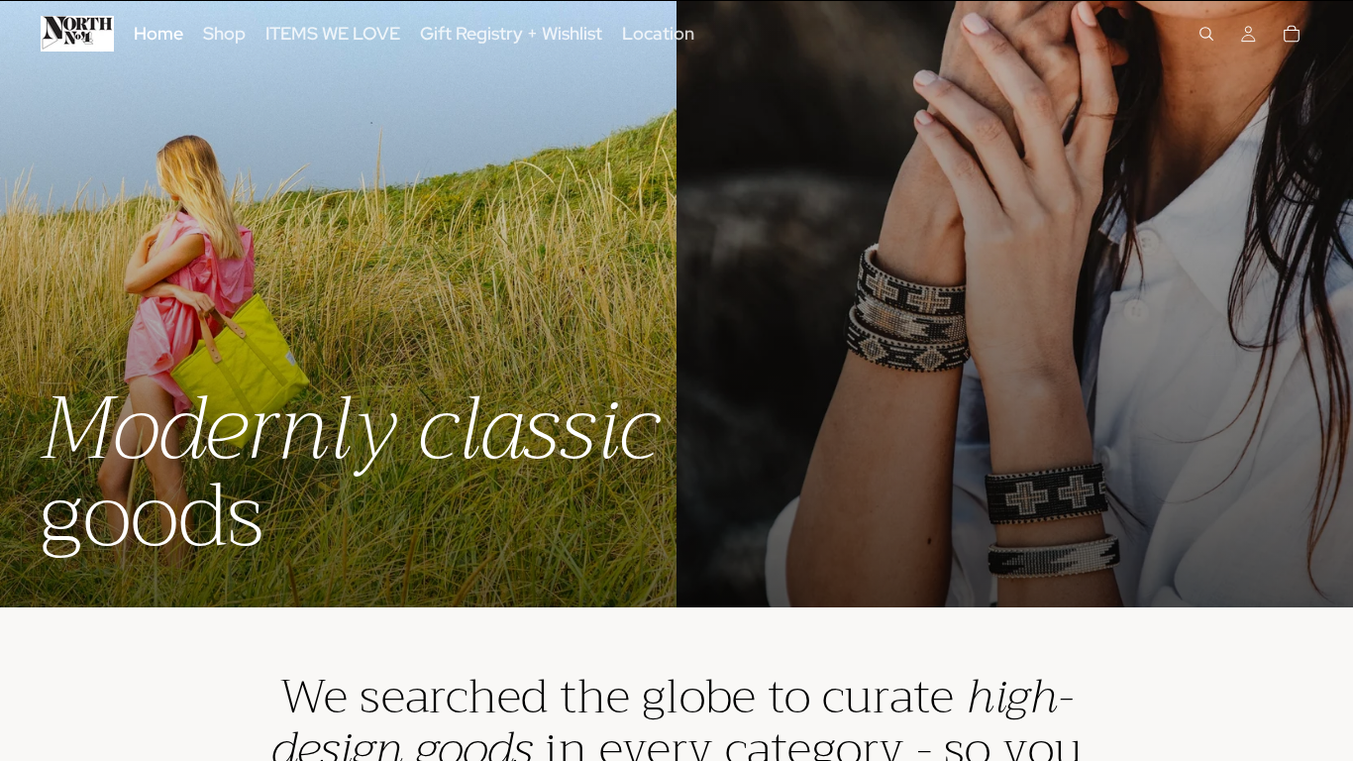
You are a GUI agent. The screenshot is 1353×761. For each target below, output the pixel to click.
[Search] (1206, 33)
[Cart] (1291, 33)
